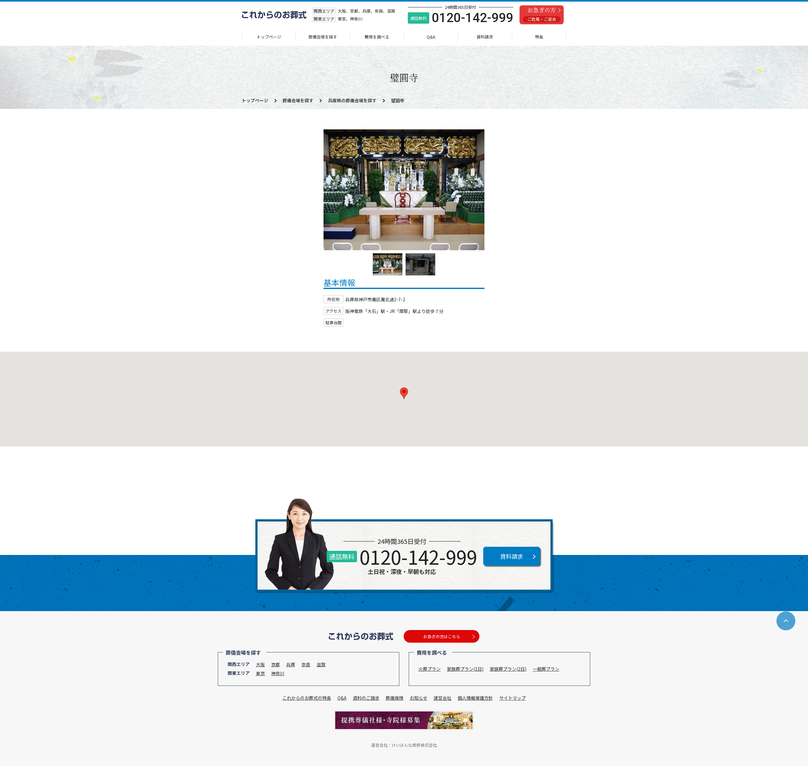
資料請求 (485, 37)
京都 (275, 664)
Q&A (431, 37)
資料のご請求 (366, 698)
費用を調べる (377, 37)
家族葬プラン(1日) (465, 669)
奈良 (305, 664)
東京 (260, 673)
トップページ (269, 37)
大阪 (260, 664)
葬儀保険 (394, 698)
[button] (404, 393)
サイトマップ (512, 698)
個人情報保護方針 (475, 698)
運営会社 (442, 698)
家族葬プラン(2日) (508, 669)
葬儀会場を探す (322, 37)
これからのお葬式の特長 (306, 698)
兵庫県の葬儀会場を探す (352, 100)
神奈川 (277, 673)
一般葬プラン (546, 669)
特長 (539, 37)
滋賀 (321, 664)
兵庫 (290, 664)
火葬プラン (430, 669)
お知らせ (418, 698)
